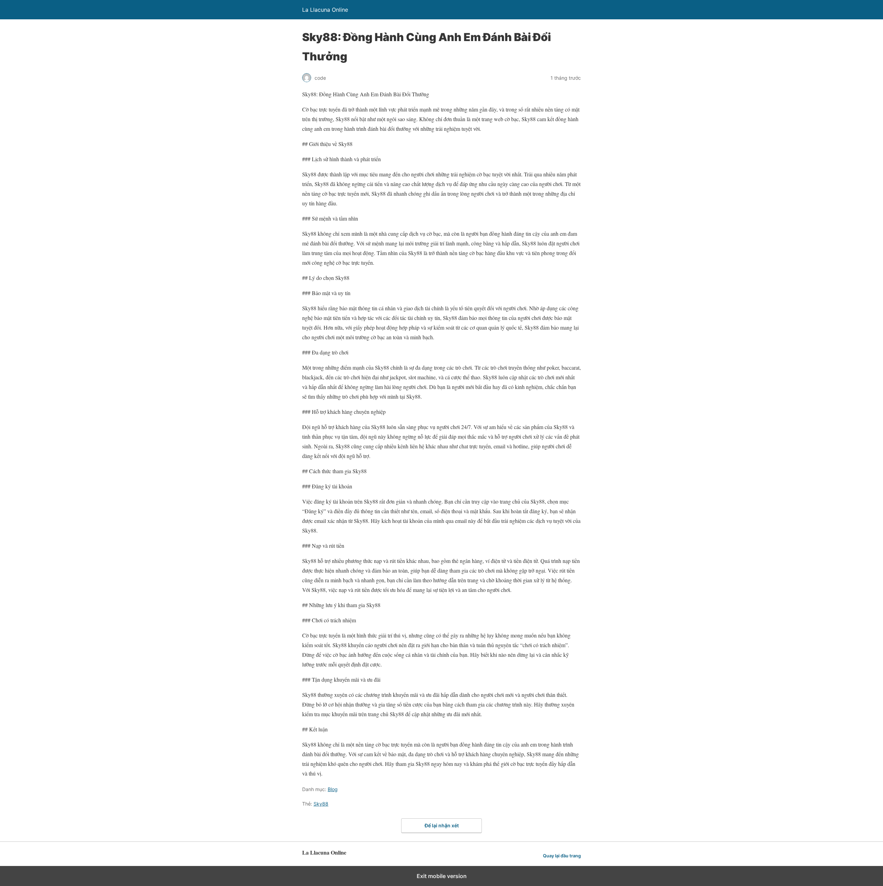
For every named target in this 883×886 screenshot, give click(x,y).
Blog (333, 789)
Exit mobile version (442, 876)
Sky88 (321, 804)
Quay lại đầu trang (562, 855)
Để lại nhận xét (442, 825)
